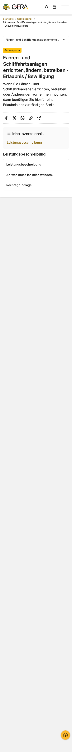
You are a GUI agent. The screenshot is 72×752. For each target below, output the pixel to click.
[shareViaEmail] (39, 118)
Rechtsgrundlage (18, 185)
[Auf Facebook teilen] (6, 118)
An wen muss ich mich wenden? (30, 175)
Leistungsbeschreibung (24, 142)
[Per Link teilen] (31, 118)
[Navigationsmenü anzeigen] (65, 7)
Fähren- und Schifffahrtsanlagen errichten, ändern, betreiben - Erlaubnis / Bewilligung (37, 39)
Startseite (8, 18)
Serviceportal (24, 18)
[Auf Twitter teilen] (14, 118)
